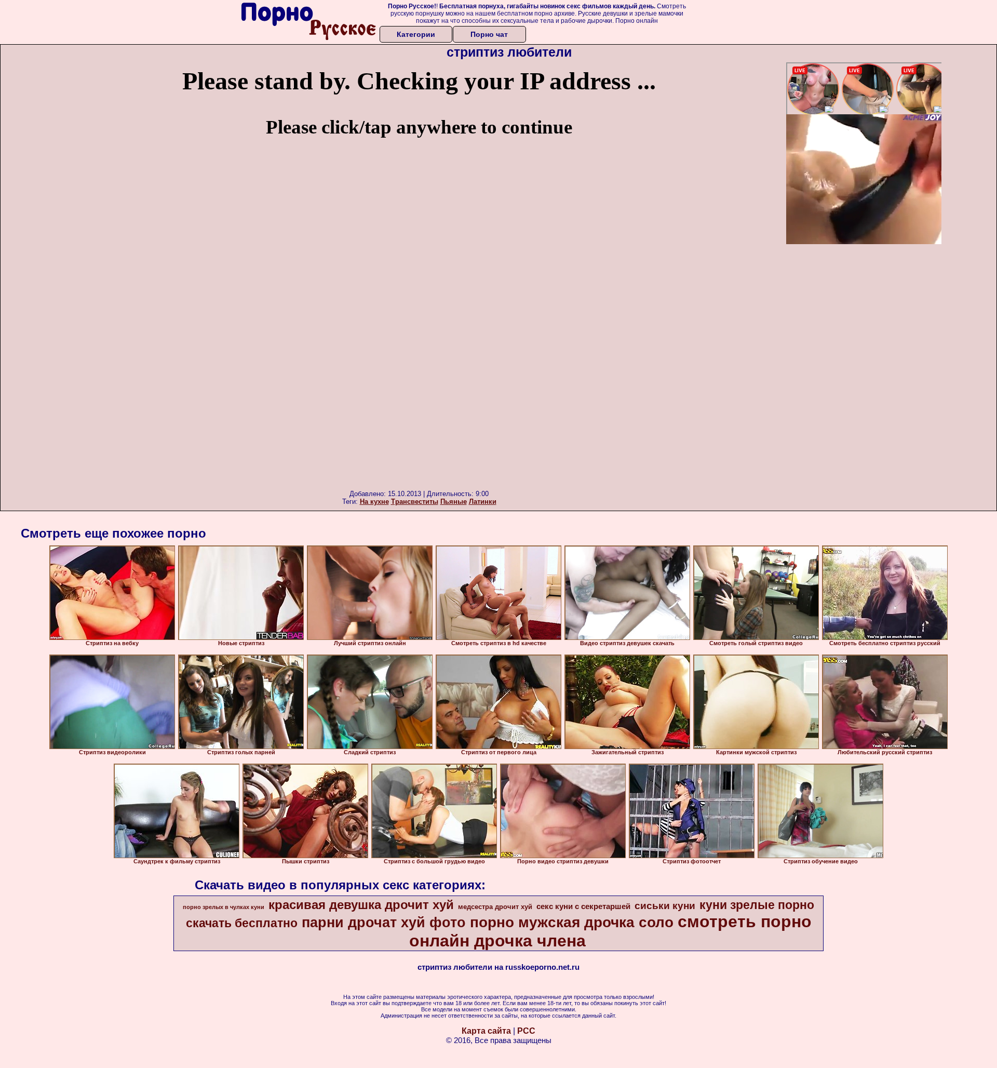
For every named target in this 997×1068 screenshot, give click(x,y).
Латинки (482, 501)
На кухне (374, 501)
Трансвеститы (414, 501)
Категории (416, 34)
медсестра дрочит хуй (495, 907)
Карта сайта (486, 1030)
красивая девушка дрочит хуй (361, 905)
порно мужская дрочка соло (571, 922)
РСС (526, 1030)
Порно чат (489, 34)
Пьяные (453, 501)
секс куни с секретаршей (583, 906)
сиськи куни (665, 905)
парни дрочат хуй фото (384, 922)
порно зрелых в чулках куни (223, 907)
